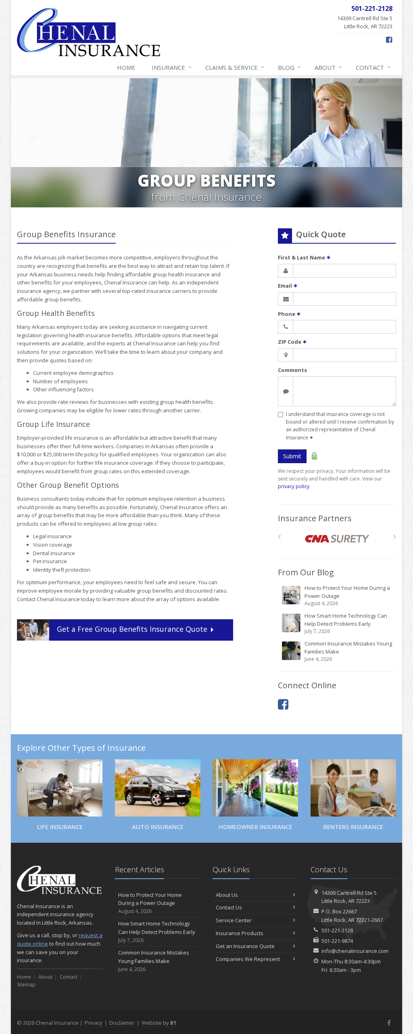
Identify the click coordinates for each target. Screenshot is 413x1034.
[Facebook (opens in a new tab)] (389, 39)
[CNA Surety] (337, 539)
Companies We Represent (248, 959)
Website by (159, 1022)
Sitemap (26, 984)
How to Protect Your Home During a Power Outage (347, 595)
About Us (227, 894)
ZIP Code (292, 341)
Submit (292, 456)
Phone (289, 314)
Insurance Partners (315, 518)
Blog (289, 67)
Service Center (234, 920)
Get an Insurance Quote (245, 946)
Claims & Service (234, 67)
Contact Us (229, 907)
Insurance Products (239, 933)
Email (288, 285)
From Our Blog (306, 572)
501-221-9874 (337, 940)
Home (126, 67)
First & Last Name (304, 257)
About (328, 67)
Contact (373, 67)
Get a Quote (132, 629)
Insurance (172, 67)
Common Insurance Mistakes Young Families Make (348, 651)
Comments (292, 370)
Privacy (93, 1022)
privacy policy (293, 486)
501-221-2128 (337, 930)
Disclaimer (122, 1022)
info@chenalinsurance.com (354, 951)
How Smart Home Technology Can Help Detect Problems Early (346, 623)
